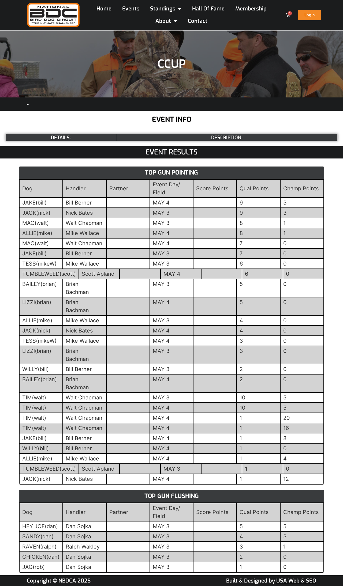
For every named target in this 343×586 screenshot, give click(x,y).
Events (130, 8)
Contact (197, 21)
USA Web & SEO (296, 580)
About (163, 21)
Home (103, 8)
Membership (251, 8)
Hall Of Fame (208, 8)
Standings (162, 8)
